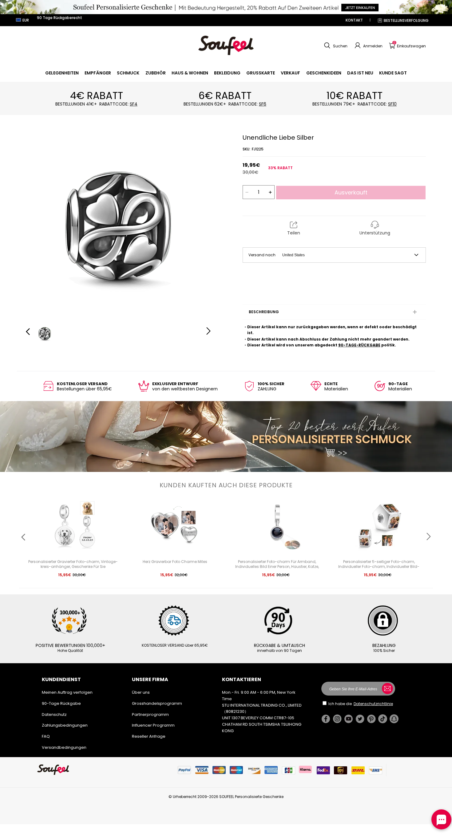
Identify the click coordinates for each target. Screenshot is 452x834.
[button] (335, 45)
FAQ (46, 736)
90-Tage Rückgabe (61, 703)
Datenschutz (54, 714)
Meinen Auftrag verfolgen (67, 692)
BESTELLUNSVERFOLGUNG (406, 20)
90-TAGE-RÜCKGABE (359, 345)
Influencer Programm (153, 725)
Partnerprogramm (150, 714)
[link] (62, 73)
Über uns (141, 692)
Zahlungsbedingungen (65, 725)
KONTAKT (354, 20)
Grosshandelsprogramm (157, 703)
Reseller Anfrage (148, 736)
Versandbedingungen (64, 747)
